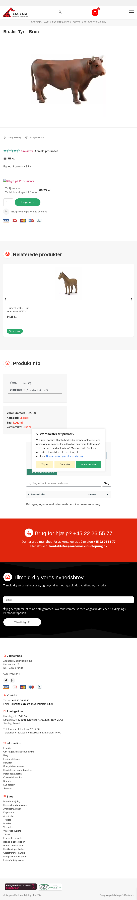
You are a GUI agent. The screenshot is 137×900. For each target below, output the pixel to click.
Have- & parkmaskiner (56, 22)
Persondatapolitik (14, 613)
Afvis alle (65, 464)
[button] (68, 151)
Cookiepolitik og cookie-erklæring (64, 456)
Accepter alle (88, 464)
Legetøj (77, 22)
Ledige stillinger (11, 759)
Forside (36, 22)
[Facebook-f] (6, 680)
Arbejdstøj (8, 816)
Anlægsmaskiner (12, 808)
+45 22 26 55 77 (29, 211)
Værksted (8, 827)
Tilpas (44, 464)
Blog (5, 755)
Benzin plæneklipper (14, 841)
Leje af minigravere (13, 860)
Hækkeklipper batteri (14, 849)
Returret (7, 762)
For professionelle (12, 838)
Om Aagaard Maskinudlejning (18, 751)
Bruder (27, 427)
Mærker (7, 823)
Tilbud (6, 834)
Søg (106, 483)
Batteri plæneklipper (13, 845)
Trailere (7, 819)
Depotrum (8, 812)
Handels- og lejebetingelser (17, 770)
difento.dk (128, 895)
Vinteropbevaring (12, 830)
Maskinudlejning (11, 801)
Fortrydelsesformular (14, 766)
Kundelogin (9, 784)
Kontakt (7, 781)
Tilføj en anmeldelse (42, 471)
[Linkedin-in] (12, 680)
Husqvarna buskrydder (15, 856)
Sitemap (7, 788)
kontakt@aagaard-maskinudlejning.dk (78, 546)
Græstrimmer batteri (14, 852)
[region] (68, 450)
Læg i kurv (27, 202)
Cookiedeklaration (12, 777)
